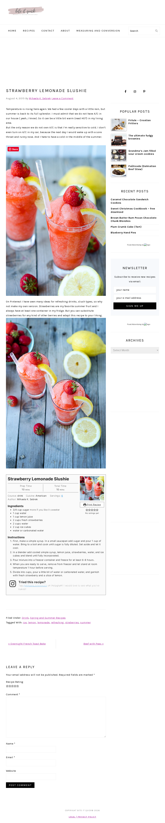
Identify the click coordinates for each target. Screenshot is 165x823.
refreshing (57, 622)
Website (11, 770)
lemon (32, 622)
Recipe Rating (14, 681)
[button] (87, 510)
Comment (13, 694)
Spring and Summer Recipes (48, 617)
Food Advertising (134, 245)
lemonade (43, 622)
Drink (25, 617)
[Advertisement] (82, 61)
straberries (72, 622)
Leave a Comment (62, 98)
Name (10, 743)
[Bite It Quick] (26, 22)
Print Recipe (93, 504)
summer (85, 622)
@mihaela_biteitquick (35, 585)
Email (10, 757)
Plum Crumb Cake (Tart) (126, 226)
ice (25, 622)
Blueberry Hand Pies (123, 232)
